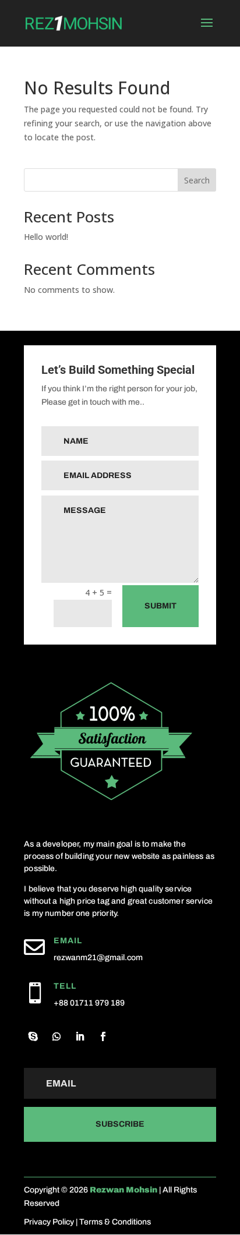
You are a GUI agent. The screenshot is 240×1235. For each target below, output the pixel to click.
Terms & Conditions (115, 1222)
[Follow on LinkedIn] (79, 1036)
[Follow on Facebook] (103, 1036)
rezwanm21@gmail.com (98, 957)
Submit (160, 605)
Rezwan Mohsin (123, 1190)
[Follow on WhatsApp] (56, 1036)
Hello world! (46, 236)
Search (197, 180)
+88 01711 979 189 (89, 1003)
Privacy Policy (49, 1222)
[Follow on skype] (33, 1036)
